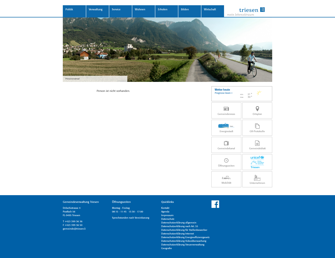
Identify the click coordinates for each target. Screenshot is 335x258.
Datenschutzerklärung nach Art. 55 (179, 226)
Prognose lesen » (223, 93)
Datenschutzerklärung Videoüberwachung (183, 241)
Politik (69, 9)
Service (116, 9)
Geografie (166, 248)
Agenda (165, 212)
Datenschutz (167, 219)
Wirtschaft (210, 9)
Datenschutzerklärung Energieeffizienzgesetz (185, 237)
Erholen (162, 9)
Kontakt (165, 208)
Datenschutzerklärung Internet (177, 234)
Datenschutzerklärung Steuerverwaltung (182, 245)
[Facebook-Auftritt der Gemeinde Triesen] (215, 207)
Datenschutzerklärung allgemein (178, 223)
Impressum (167, 215)
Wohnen (140, 9)
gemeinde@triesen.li (74, 229)
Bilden (185, 9)
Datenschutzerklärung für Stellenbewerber (184, 230)
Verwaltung (95, 9)
